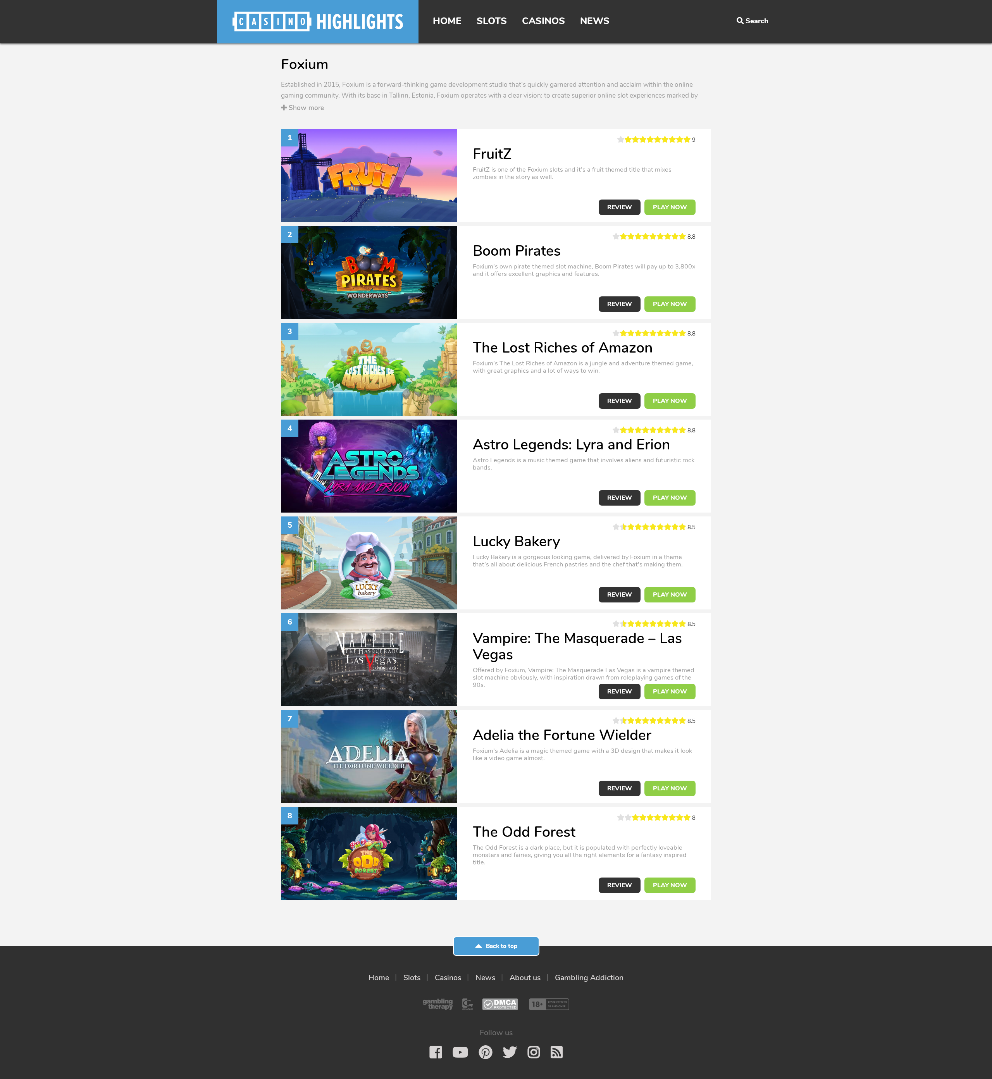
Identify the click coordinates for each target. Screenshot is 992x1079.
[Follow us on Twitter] (510, 1052)
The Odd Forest (524, 832)
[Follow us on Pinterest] (485, 1052)
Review (619, 207)
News (595, 21)
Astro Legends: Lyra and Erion (571, 444)
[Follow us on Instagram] (533, 1052)
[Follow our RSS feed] (556, 1052)
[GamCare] (467, 1004)
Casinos (543, 21)
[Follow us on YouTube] (460, 1052)
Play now (670, 207)
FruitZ (492, 154)
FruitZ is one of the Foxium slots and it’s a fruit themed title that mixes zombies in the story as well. (572, 173)
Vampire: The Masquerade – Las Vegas (577, 646)
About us (525, 977)
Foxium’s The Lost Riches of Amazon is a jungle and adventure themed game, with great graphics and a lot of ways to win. (583, 367)
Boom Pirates (517, 251)
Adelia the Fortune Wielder (562, 735)
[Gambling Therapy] (438, 1004)
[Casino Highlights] (317, 21)
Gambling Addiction (589, 977)
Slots (492, 21)
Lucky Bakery (516, 541)
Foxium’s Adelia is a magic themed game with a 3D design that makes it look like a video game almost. (582, 754)
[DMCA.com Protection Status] (500, 1004)
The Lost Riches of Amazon (563, 348)
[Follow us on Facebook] (435, 1052)
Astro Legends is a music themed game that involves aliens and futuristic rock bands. (583, 464)
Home (447, 21)
